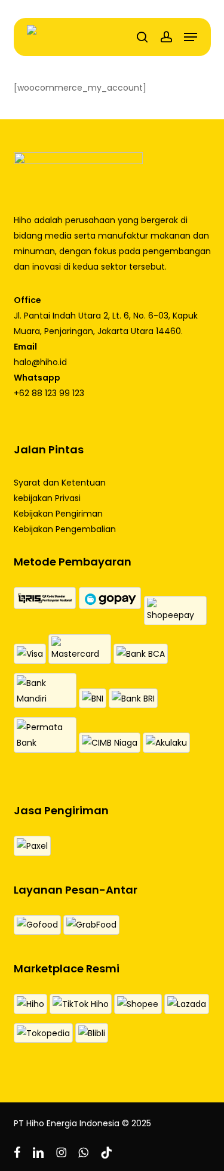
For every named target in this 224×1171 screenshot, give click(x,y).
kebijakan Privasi (47, 498)
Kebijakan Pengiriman (58, 514)
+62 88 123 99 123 (49, 393)
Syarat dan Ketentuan (60, 483)
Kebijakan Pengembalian (65, 529)
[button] (190, 37)
